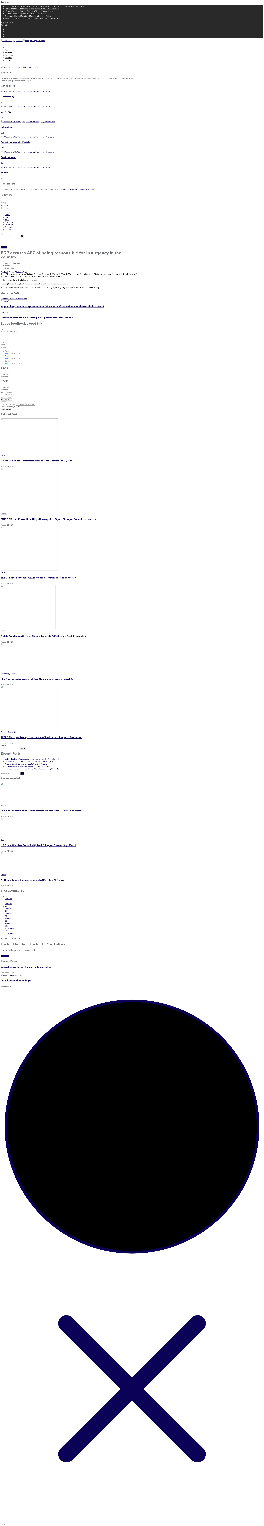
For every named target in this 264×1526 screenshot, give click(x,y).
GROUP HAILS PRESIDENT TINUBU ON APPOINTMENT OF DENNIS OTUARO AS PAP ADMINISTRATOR (44, 6)
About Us (8, 58)
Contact (8, 60)
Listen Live (9, 55)
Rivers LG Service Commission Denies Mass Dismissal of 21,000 (36, 461)
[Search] (2, 65)
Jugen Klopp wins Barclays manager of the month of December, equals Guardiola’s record (52, 307)
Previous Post (6, 301)
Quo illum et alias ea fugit (16, 981)
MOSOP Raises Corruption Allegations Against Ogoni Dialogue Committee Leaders (48, 519)
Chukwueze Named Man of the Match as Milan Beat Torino (28, 16)
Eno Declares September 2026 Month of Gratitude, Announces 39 (38, 578)
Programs (8, 53)
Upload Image (6, 392)
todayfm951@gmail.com (70, 189)
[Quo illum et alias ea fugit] (11, 975)
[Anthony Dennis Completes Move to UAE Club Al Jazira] (11, 872)
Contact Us (5, 956)
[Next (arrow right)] (4, 1524)
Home (7, 45)
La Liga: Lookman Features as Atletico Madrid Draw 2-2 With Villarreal (32, 9)
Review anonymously (11, 407)
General (4, 455)
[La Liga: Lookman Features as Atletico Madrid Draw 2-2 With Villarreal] (11, 803)
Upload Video (6, 397)
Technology (5, 673)
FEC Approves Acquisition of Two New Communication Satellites (38, 679)
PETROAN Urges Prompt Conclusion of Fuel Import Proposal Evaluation (41, 737)
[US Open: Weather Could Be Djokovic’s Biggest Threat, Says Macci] (11, 837)
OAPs (7, 47)
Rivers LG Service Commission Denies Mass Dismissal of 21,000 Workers (33, 18)
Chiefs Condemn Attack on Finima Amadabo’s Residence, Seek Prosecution (44, 636)
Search (3, 745)
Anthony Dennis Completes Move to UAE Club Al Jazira (26, 13)
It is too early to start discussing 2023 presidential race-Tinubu (37, 318)
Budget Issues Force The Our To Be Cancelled (26, 967)
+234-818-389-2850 (87, 189)
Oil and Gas (12, 732)
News (7, 50)
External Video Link (8, 404)
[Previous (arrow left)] (1, 1524)
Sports (3, 805)
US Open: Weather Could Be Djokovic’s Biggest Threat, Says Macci (30, 11)
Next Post (4, 312)
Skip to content (7, 2)
